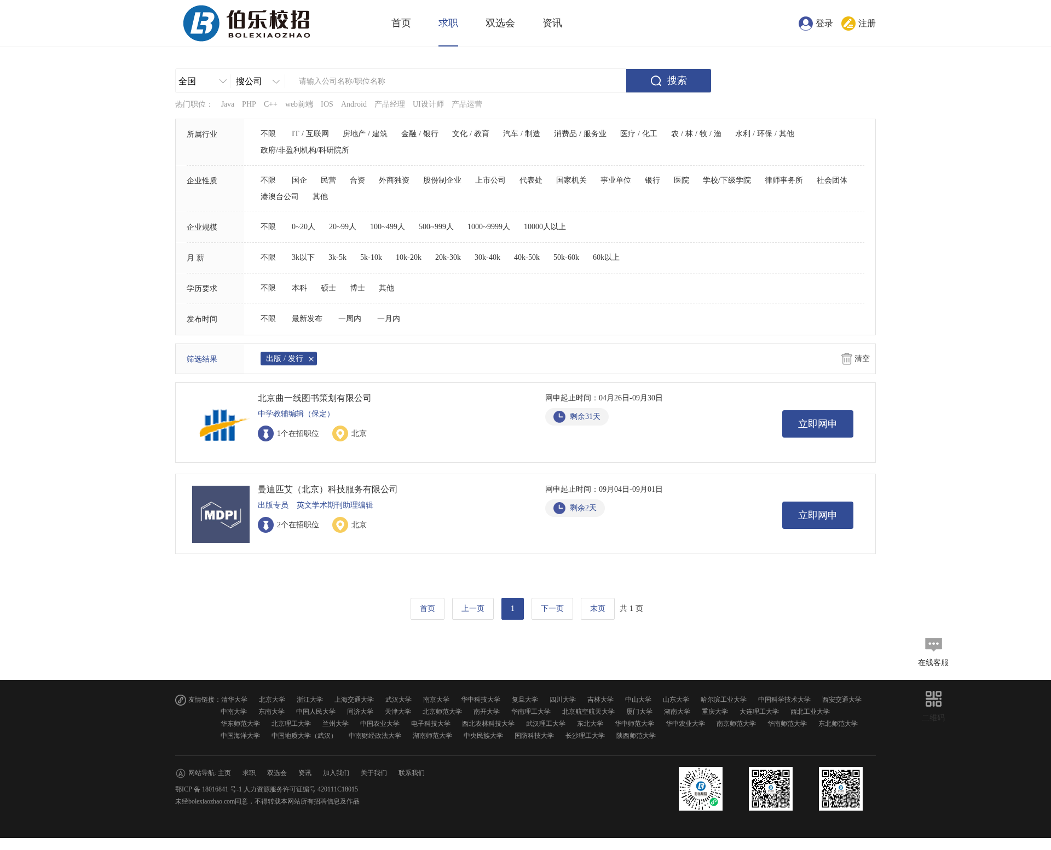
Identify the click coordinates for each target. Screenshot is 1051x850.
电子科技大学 (431, 723)
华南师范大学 (787, 723)
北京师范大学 (442, 711)
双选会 (500, 23)
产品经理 (389, 104)
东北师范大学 (838, 723)
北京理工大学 (291, 723)
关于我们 (374, 773)
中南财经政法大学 (375, 736)
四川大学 (563, 699)
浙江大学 (310, 699)
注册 (867, 23)
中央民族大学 (483, 736)
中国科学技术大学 (784, 699)
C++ (271, 104)
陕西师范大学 (636, 736)
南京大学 (436, 699)
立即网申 (818, 423)
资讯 (552, 23)
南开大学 (486, 711)
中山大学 (638, 699)
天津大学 (398, 711)
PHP (249, 104)
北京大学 (272, 699)
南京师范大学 (736, 723)
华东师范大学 (240, 723)
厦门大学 (639, 711)
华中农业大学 (685, 723)
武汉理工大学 (545, 723)
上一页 (472, 608)
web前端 (299, 104)
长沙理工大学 (585, 736)
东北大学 (590, 723)
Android (354, 104)
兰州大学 (335, 723)
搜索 (677, 80)
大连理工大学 (759, 711)
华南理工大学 (531, 711)
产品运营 (467, 104)
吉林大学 (600, 699)
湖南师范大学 (432, 736)
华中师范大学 (634, 723)
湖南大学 (677, 711)
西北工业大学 (810, 711)
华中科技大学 (480, 699)
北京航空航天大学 (588, 711)
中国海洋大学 (240, 736)
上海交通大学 (354, 699)
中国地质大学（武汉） (304, 736)
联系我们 (412, 773)
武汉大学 (398, 699)
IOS (327, 104)
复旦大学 (525, 699)
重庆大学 (715, 711)
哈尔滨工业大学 (724, 699)
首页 (401, 23)
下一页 (552, 608)
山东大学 (676, 699)
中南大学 (234, 711)
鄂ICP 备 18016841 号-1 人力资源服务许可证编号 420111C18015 (266, 789)
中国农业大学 (380, 723)
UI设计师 (428, 104)
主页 (224, 773)
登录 (824, 23)
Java (227, 104)
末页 (597, 608)
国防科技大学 (534, 736)
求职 (448, 23)
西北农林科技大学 (488, 723)
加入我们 (336, 773)
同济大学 (360, 711)
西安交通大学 (842, 699)
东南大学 (271, 711)
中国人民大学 (316, 711)
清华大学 (234, 699)
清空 (862, 358)
